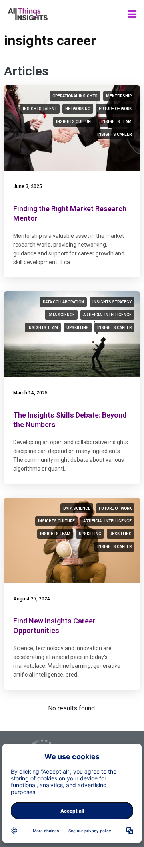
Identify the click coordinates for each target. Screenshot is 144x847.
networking (77, 109)
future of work (115, 109)
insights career (114, 134)
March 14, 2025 (30, 393)
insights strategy (112, 302)
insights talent (40, 109)
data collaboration (63, 302)
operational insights (75, 96)
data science (61, 315)
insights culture (74, 121)
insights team (116, 121)
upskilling (77, 327)
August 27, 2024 (31, 599)
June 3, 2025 (27, 186)
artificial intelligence (107, 315)
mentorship (119, 96)
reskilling (121, 534)
